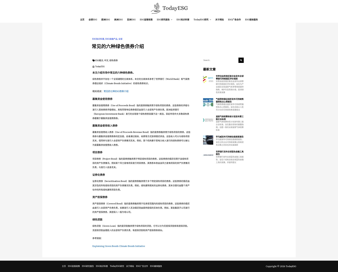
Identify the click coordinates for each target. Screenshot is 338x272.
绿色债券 (113, 60)
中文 (106, 60)
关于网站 (130, 266)
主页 (64, 266)
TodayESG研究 (117, 266)
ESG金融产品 (111, 39)
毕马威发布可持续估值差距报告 (230, 136)
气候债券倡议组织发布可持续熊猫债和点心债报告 (230, 100)
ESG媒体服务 (156, 266)
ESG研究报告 (88, 266)
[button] (171, 20)
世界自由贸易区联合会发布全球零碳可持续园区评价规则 (230, 77)
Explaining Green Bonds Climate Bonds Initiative (118, 246)
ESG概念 (99, 60)
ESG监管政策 (74, 266)
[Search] (241, 60)
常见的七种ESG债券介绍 (116, 91)
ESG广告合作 (142, 266)
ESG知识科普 (98, 39)
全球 (120, 39)
